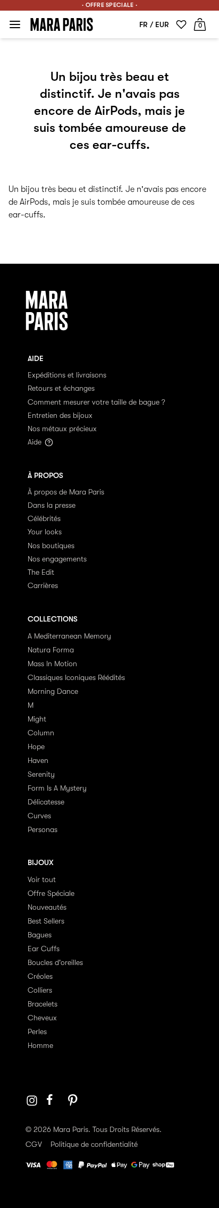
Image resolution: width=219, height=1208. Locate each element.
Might (37, 719)
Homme (40, 1045)
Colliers (40, 990)
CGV (34, 1144)
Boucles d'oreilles (55, 962)
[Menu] (15, 24)
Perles (37, 1031)
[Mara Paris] (62, 24)
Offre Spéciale (51, 893)
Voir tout (42, 879)
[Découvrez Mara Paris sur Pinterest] (74, 1100)
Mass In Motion (52, 663)
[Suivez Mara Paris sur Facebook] (53, 1100)
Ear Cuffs (44, 948)
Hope (36, 746)
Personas (42, 829)
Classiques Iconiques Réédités (76, 677)
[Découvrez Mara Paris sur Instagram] (32, 1100)
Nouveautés (47, 907)
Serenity (41, 774)
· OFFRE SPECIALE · (109, 5)
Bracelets (42, 1004)
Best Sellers (46, 921)
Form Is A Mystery (57, 788)
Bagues (40, 934)
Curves (39, 815)
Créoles (40, 976)
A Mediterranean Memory (69, 636)
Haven (38, 760)
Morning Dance (53, 691)
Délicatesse (46, 802)
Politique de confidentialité (94, 1144)
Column (41, 732)
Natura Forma (51, 649)
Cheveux (42, 1017)
